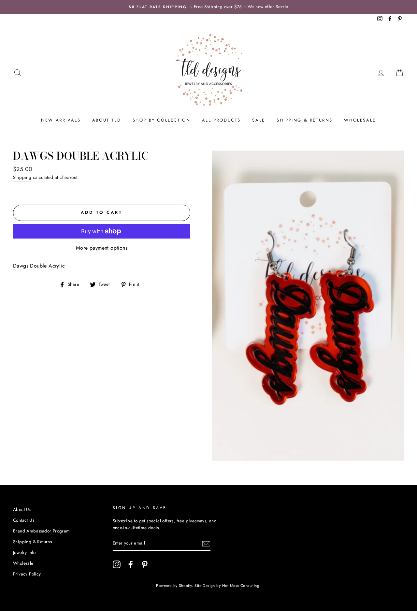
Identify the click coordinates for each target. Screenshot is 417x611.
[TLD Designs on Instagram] (117, 564)
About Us (22, 509)
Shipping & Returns (305, 120)
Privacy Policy (27, 574)
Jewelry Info (24, 552)
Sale (258, 120)
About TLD (106, 120)
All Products (221, 120)
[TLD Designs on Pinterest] (145, 564)
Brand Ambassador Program (41, 531)
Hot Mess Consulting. (241, 586)
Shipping (22, 177)
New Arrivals (60, 120)
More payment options (101, 248)
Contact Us (23, 520)
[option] (208, 6)
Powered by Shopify (174, 586)
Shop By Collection (162, 120)
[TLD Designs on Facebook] (131, 564)
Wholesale (360, 120)
